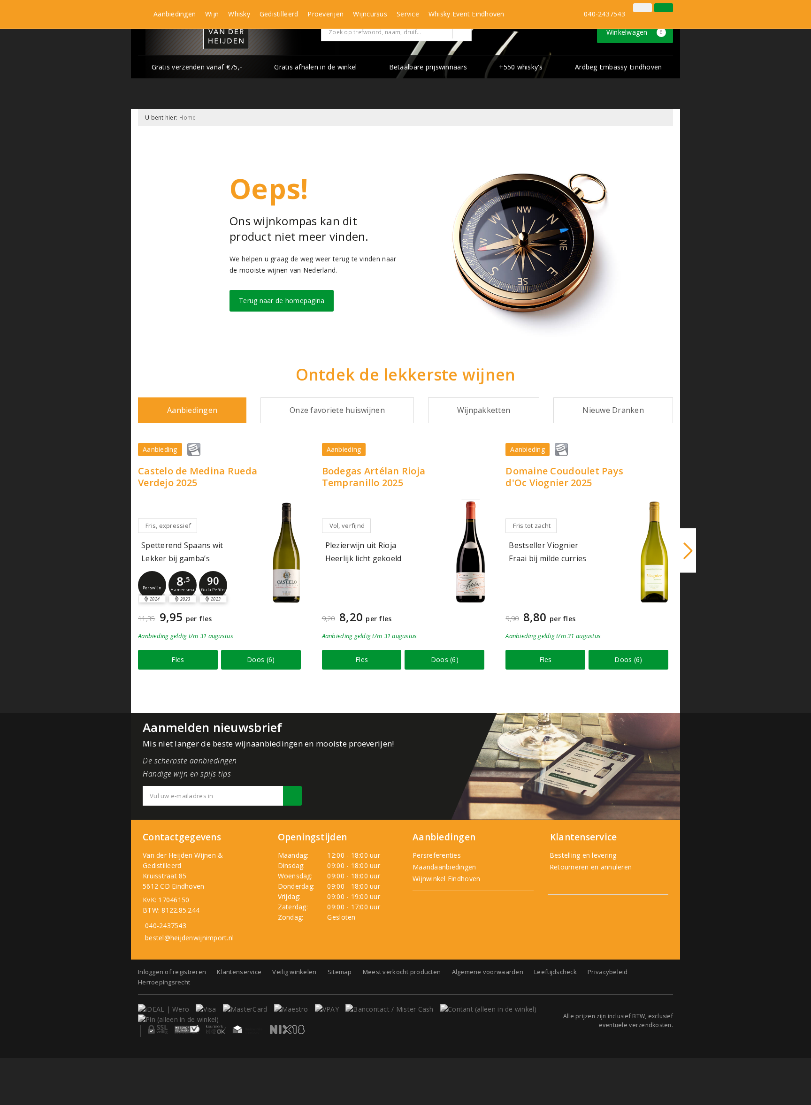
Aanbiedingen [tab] (192, 410)
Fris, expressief (168, 525)
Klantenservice (239, 972)
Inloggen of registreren (172, 972)
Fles (177, 659)
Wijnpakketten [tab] (483, 410)
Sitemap (340, 972)
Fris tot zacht (532, 525)
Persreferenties (437, 855)
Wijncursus (370, 13)
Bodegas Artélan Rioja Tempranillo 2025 (374, 476)
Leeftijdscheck (555, 972)
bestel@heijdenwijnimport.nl (189, 937)
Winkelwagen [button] (634, 32)
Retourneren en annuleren (590, 866)
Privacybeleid (607, 972)
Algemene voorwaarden (487, 972)
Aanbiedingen (174, 13)
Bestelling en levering (582, 855)
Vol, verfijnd (347, 525)
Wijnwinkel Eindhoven (446, 878)
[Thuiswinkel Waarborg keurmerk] (247, 1029)
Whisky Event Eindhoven (466, 13)
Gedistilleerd (279, 13)
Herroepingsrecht (164, 982)
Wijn (212, 13)
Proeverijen (325, 13)
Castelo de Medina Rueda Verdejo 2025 (197, 476)
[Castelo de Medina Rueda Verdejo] (287, 552)
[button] (152, 585)
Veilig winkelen (294, 972)
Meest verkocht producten (402, 972)
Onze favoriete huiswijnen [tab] (337, 410)
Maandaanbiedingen (444, 866)
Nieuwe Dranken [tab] (613, 410)
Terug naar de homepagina (281, 300)
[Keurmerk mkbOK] (216, 1029)
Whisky (239, 13)
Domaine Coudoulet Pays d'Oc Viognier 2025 (564, 476)
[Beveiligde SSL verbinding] (187, 1029)
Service (408, 13)
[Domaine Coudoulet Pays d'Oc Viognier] (654, 552)
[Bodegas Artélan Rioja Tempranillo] (470, 552)
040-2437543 (604, 13)
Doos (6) (261, 659)
